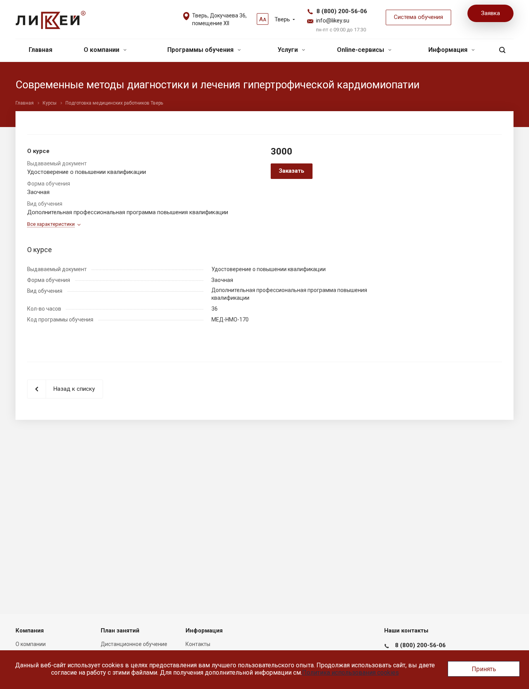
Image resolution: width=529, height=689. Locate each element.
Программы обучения (201, 49)
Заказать (291, 170)
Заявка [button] (490, 13)
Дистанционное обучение (134, 644)
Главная (40, 49)
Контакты (197, 644)
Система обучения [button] (418, 17)
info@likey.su (332, 20)
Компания (29, 630)
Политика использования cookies (350, 672)
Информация (448, 49)
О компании (102, 49)
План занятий (120, 630)
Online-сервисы (361, 49)
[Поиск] (502, 50)
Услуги (288, 49)
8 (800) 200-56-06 (341, 11)
